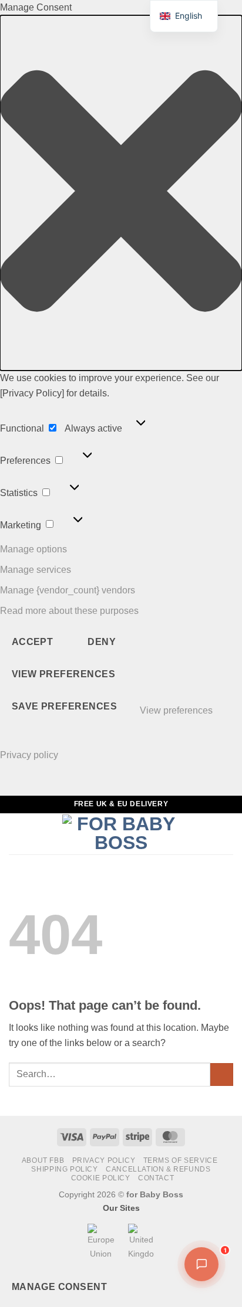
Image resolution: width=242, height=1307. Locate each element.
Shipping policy (64, 1169)
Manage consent (59, 1287)
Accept (32, 642)
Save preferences (64, 706)
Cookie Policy (100, 1178)
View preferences (63, 674)
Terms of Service (180, 1160)
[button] (121, 193)
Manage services (35, 570)
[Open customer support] (201, 1264)
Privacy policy (29, 755)
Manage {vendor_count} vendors (67, 590)
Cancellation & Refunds (158, 1169)
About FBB (43, 1160)
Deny (102, 642)
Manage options (33, 549)
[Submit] (221, 1074)
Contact (156, 1178)
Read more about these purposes (69, 611)
